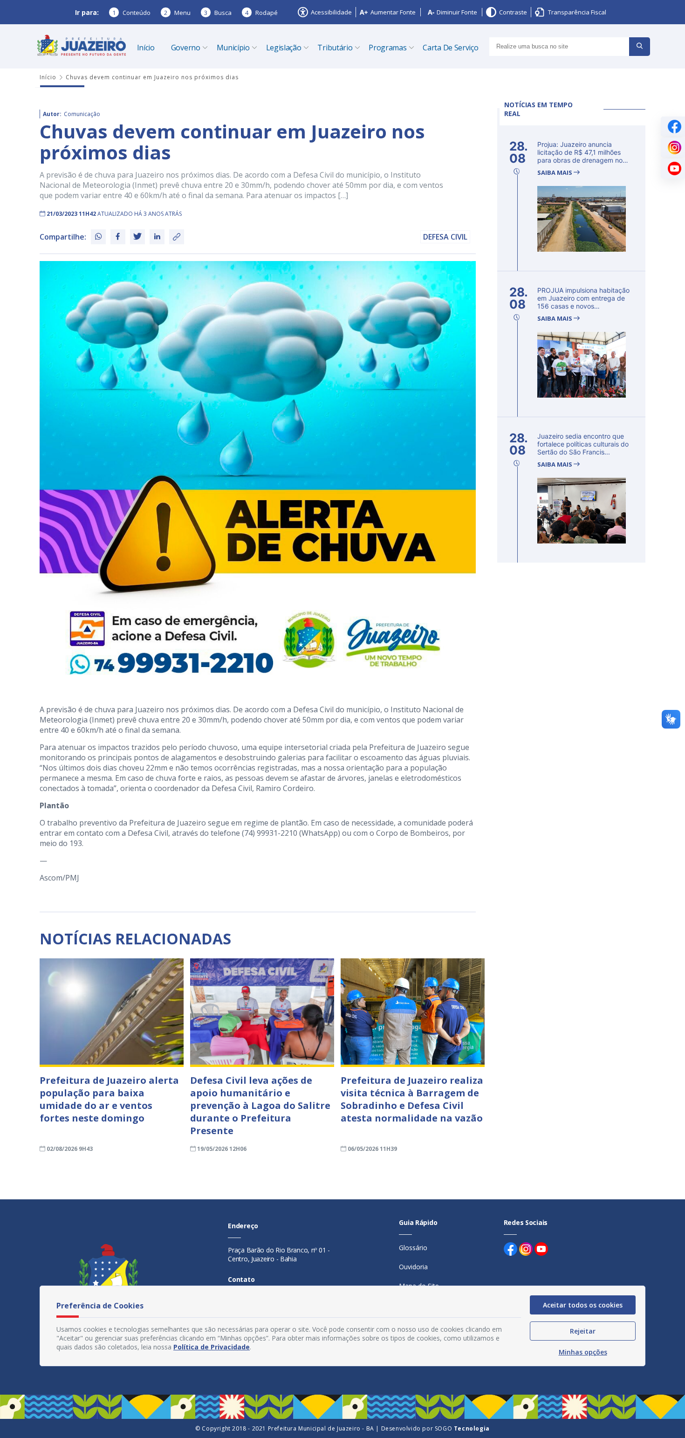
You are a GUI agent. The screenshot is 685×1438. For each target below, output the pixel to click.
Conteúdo (131, 12)
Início (146, 47)
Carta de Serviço (450, 47)
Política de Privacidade (211, 1346)
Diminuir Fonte (457, 12)
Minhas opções (583, 1352)
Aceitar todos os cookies (583, 1304)
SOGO (462, 1428)
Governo (185, 47)
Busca (218, 12)
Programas (387, 47)
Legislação (283, 47)
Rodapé (261, 12)
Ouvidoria (413, 1266)
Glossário (413, 1247)
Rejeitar (583, 1331)
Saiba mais (555, 173)
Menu (177, 12)
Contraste (513, 12)
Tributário (334, 47)
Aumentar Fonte (393, 12)
